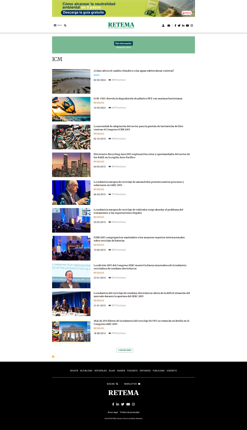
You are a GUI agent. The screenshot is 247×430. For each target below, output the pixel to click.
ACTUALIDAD (86, 370)
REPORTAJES (100, 370)
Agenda (121, 370)
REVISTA (74, 370)
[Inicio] (122, 25)
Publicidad (159, 370)
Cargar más (124, 350)
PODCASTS (132, 370)
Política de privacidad (129, 412)
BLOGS (112, 370)
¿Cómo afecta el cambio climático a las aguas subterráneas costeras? (134, 70)
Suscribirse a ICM (53, 357)
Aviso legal (113, 412)
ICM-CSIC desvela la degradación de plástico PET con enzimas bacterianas (138, 98)
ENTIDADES (145, 370)
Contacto (172, 370)
